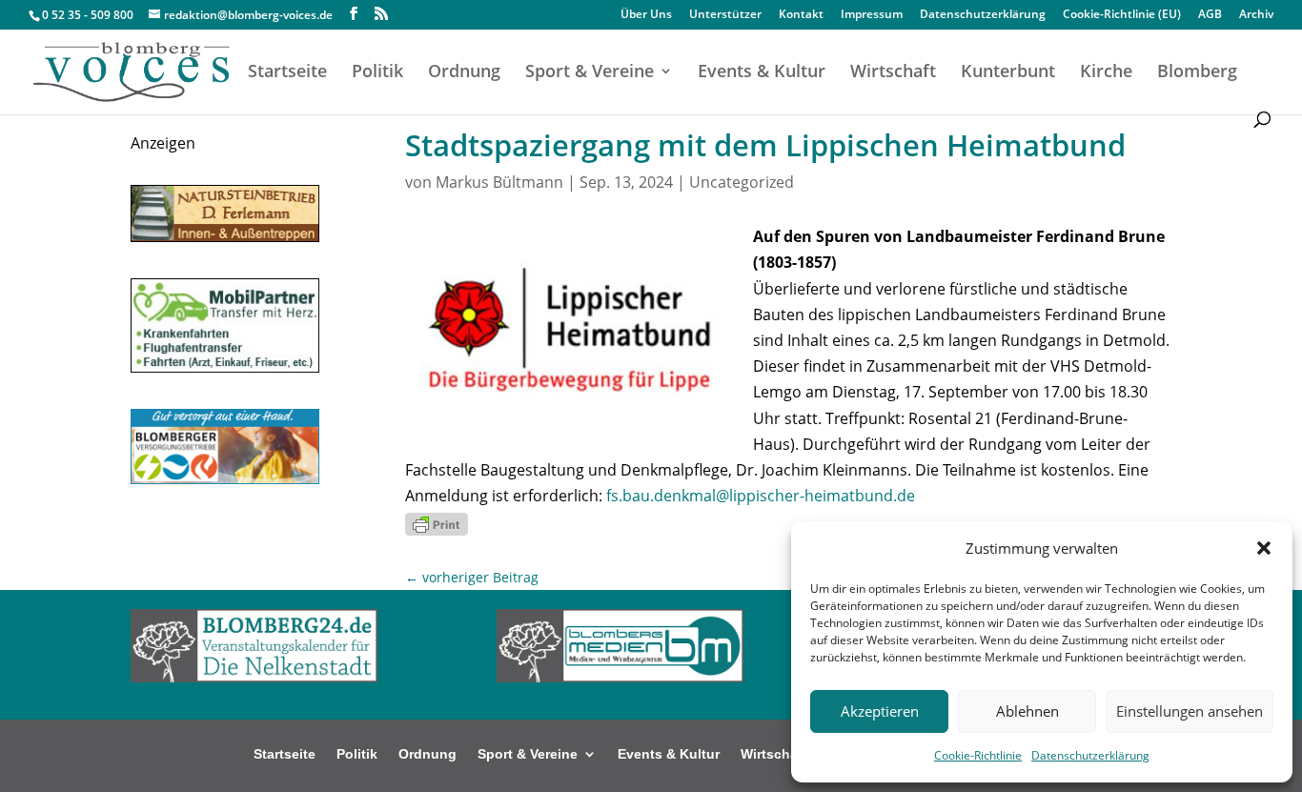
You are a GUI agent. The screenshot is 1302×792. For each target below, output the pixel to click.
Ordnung (464, 73)
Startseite (287, 73)
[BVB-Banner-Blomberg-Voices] (225, 478)
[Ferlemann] (225, 236)
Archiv (1256, 15)
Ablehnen (1027, 711)
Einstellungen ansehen (1189, 711)
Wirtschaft (893, 73)
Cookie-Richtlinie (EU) (1122, 15)
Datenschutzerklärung (1090, 755)
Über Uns (646, 15)
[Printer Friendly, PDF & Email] (436, 522)
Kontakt (801, 15)
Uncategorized (741, 182)
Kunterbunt (1008, 73)
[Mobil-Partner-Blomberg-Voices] (225, 366)
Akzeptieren (880, 711)
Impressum (872, 15)
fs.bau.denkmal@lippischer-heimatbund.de (760, 495)
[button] (1263, 548)
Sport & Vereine (589, 73)
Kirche (1106, 73)
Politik (377, 73)
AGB (1210, 15)
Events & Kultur (761, 73)
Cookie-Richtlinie (978, 755)
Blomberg (1197, 73)
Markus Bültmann (499, 182)
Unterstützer (725, 15)
